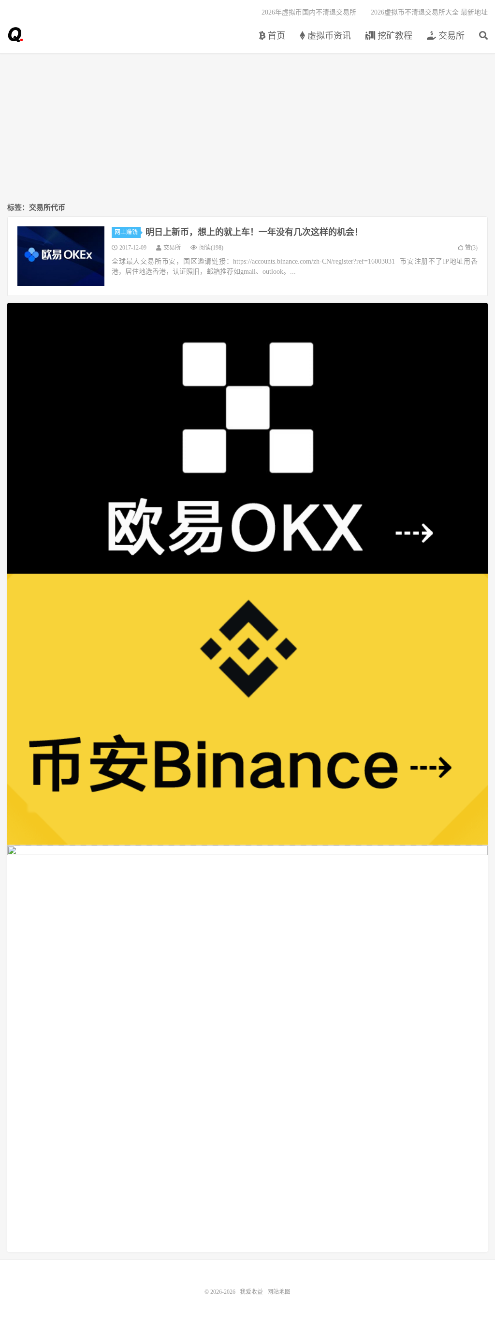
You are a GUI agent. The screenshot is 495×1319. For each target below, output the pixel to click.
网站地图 (279, 1292)
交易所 (450, 36)
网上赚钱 (126, 232)
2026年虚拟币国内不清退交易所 (309, 12)
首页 (275, 36)
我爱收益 (15, 34)
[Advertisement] (247, 128)
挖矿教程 (393, 36)
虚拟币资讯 (328, 36)
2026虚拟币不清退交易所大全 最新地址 (429, 12)
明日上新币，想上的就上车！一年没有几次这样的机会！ (254, 232)
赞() (471, 247)
